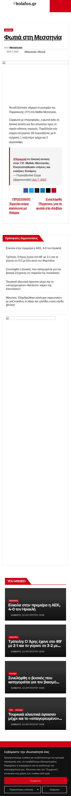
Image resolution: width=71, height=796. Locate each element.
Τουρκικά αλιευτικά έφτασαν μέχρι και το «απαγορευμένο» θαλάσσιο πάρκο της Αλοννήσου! (29, 285)
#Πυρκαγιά (19, 159)
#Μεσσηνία (30, 51)
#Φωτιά (41, 51)
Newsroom (16, 47)
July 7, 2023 (39, 179)
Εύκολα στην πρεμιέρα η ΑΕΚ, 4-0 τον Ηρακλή (33, 248)
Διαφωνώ (54, 789)
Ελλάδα (8, 30)
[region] (35, 771)
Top (11, 710)
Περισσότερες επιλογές (21, 789)
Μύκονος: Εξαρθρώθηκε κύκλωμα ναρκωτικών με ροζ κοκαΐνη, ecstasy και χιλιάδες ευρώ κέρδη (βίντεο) (35, 301)
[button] (66, 6)
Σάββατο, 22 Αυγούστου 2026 (27, 615)
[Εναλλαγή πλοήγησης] (61, 6)
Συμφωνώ (35, 780)
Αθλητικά (13, 601)
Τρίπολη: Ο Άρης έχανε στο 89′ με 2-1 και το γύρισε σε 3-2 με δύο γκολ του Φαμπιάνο (35, 645)
